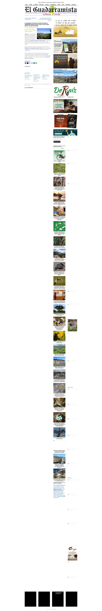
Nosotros (74, 4)
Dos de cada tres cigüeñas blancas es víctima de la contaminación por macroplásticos (59, 328)
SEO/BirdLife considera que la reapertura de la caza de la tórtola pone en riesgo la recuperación (59, 409)
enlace (29, 85)
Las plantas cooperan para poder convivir (59, 315)
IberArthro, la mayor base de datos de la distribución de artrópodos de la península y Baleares (59, 273)
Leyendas (47, 4)
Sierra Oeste (55, 496)
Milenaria (63, 489)
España (50, 83)
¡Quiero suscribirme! (57, 141)
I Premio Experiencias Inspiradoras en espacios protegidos (45, 76)
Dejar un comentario (35, 27)
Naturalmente (61, 490)
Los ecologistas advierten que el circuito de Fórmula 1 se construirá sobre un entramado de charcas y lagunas (59, 395)
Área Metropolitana (55, 497)
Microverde (34, 83)
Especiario (41, 4)
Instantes (63, 488)
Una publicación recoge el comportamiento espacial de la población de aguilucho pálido (59, 287)
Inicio (26, 4)
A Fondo (30, 4)
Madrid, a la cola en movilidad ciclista (59, 161)
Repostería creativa (60, 495)
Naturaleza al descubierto (56, 490)
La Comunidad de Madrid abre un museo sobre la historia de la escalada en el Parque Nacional (59, 301)
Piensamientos (53, 4)
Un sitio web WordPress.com (50, 609)
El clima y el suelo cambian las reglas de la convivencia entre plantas (59, 174)
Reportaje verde (55, 495)
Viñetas (58, 4)
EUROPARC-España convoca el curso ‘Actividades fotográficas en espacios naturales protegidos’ (37, 77)
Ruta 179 (64, 495)
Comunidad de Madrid (45, 83)
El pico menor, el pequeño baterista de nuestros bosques (59, 247)
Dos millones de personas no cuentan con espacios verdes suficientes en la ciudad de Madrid (59, 233)
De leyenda (63, 484)
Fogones (61, 487)
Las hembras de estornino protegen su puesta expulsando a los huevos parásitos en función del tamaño (59, 424)
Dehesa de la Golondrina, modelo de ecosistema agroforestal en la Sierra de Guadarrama (59, 466)
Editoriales (68, 4)
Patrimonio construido (56, 494)
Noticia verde (55, 491)
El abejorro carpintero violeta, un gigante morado (59, 342)
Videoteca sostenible (61, 496)
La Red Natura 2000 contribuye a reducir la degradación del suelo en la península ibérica (59, 479)
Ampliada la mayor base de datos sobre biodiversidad (59, 355)
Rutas (63, 4)
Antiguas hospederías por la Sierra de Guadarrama (59, 367)
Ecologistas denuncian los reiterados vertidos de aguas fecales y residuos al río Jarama (45, 19)
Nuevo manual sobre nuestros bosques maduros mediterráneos (28, 76)
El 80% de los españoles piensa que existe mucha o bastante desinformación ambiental (59, 451)
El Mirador (36, 4)
